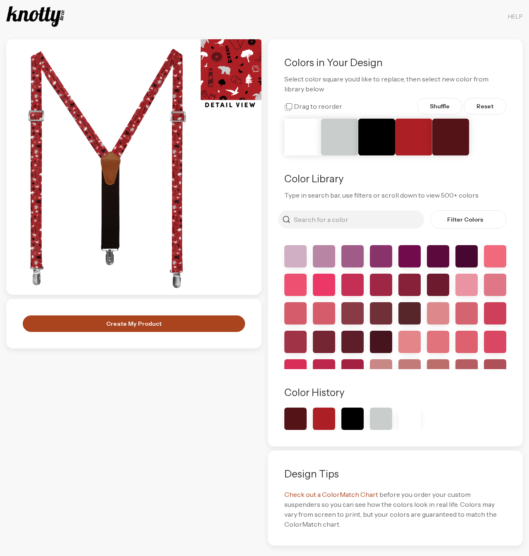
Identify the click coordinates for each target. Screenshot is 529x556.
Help (515, 16)
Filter (465, 219)
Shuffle (440, 106)
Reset (485, 106)
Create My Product (134, 323)
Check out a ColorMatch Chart (331, 494)
